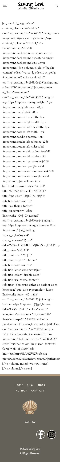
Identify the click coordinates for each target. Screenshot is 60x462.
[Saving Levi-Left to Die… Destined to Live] (30, 5)
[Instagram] (51, 434)
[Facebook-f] (40, 434)
